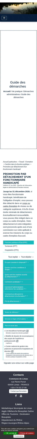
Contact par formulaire (18, 391)
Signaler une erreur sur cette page (19, 363)
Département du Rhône (12, 420)
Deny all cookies (27, 433)
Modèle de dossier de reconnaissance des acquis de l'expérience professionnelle (19, 338)
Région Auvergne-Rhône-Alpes (15, 423)
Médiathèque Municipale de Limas (17, 408)
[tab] (18, 242)
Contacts (18, 374)
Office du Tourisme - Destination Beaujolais (16, 415)
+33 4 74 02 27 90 (18, 388)
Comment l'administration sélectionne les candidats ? (15, 288)
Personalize (18, 436)
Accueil (6, 91)
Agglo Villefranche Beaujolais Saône (18, 411)
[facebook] (16, 396)
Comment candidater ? (13, 282)
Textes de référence (11, 312)
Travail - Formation (26, 162)
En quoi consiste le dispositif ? (16, 262)
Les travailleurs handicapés (17, 331)
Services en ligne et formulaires (15, 319)
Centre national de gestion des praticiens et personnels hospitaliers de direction (18, 348)
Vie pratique (17, 91)
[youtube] (21, 396)
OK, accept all (11, 433)
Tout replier (14, 257)
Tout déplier (27, 257)
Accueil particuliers (10, 162)
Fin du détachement (12, 301)
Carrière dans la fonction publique (17, 164)
